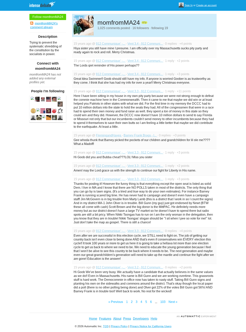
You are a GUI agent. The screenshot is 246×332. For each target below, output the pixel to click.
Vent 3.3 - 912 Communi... (145, 91)
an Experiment (197, 316)
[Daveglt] (48, 111)
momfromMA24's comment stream (44, 25)
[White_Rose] (42, 111)
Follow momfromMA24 (47, 16)
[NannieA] (60, 118)
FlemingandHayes (109, 135)
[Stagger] (42, 100)
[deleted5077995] (38, 110)
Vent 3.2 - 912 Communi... (145, 267)
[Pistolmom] (60, 105)
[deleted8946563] (43, 117)
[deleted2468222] (59, 99)
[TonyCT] (54, 100)
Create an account (206, 5)
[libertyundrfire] (39, 118)
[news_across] (48, 118)
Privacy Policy (119, 326)
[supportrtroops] (54, 111)
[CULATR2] (33, 118)
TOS (106, 326)
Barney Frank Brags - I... (140, 135)
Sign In (189, 5)
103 (162, 301)
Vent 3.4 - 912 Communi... (145, 43)
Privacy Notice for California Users (150, 326)
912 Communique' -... (111, 43)
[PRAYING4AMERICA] (48, 100)
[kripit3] (60, 111)
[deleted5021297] (32, 99)
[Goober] (37, 100)
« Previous (115, 301)
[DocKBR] (33, 111)
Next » (173, 301)
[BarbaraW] (54, 118)
